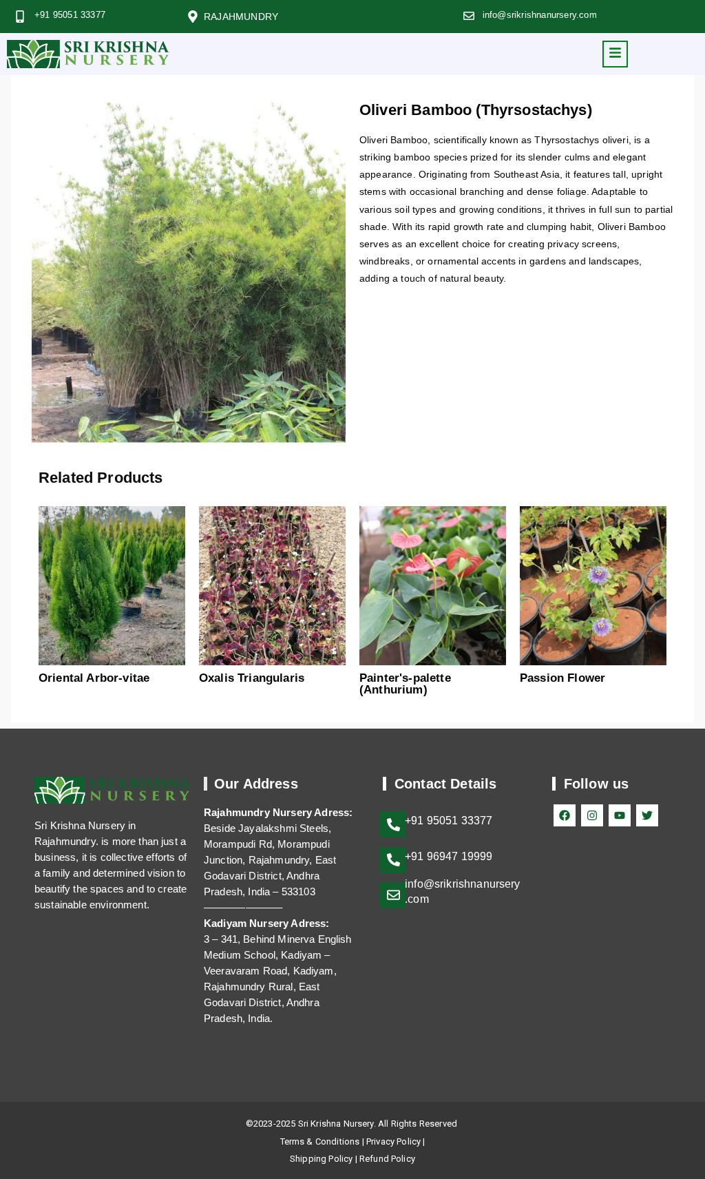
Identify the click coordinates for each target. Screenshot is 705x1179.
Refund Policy (387, 1159)
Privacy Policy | (395, 1141)
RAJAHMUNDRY (241, 16)
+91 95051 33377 (69, 15)
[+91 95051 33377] (20, 16)
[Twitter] (647, 815)
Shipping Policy (321, 1159)
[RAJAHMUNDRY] (193, 16)
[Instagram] (592, 815)
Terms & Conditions (320, 1141)
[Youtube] (620, 815)
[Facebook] (565, 815)
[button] (614, 54)
